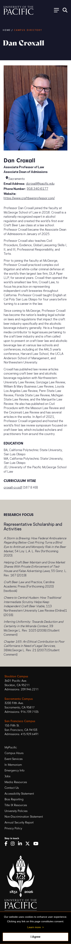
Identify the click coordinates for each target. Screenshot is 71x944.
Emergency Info (14, 770)
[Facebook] (7, 843)
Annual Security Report (19, 822)
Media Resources (16, 782)
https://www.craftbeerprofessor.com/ (29, 198)
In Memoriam (13, 764)
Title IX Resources (16, 805)
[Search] (65, 10)
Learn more (34, 927)
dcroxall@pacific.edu (40, 183)
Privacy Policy (13, 828)
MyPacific (11, 747)
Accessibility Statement (19, 793)
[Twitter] (28, 843)
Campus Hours (14, 753)
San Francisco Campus (20, 721)
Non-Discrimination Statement (24, 816)
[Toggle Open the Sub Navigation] (55, 10)
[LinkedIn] (21, 843)
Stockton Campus (16, 676)
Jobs (7, 776)
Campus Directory (28, 30)
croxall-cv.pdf (13, 487)
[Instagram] (14, 843)
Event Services (14, 759)
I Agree (35, 936)
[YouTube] (37, 843)
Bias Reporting (14, 799)
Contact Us (12, 787)
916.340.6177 (37, 188)
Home (7, 30)
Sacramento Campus (19, 699)
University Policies (16, 811)
